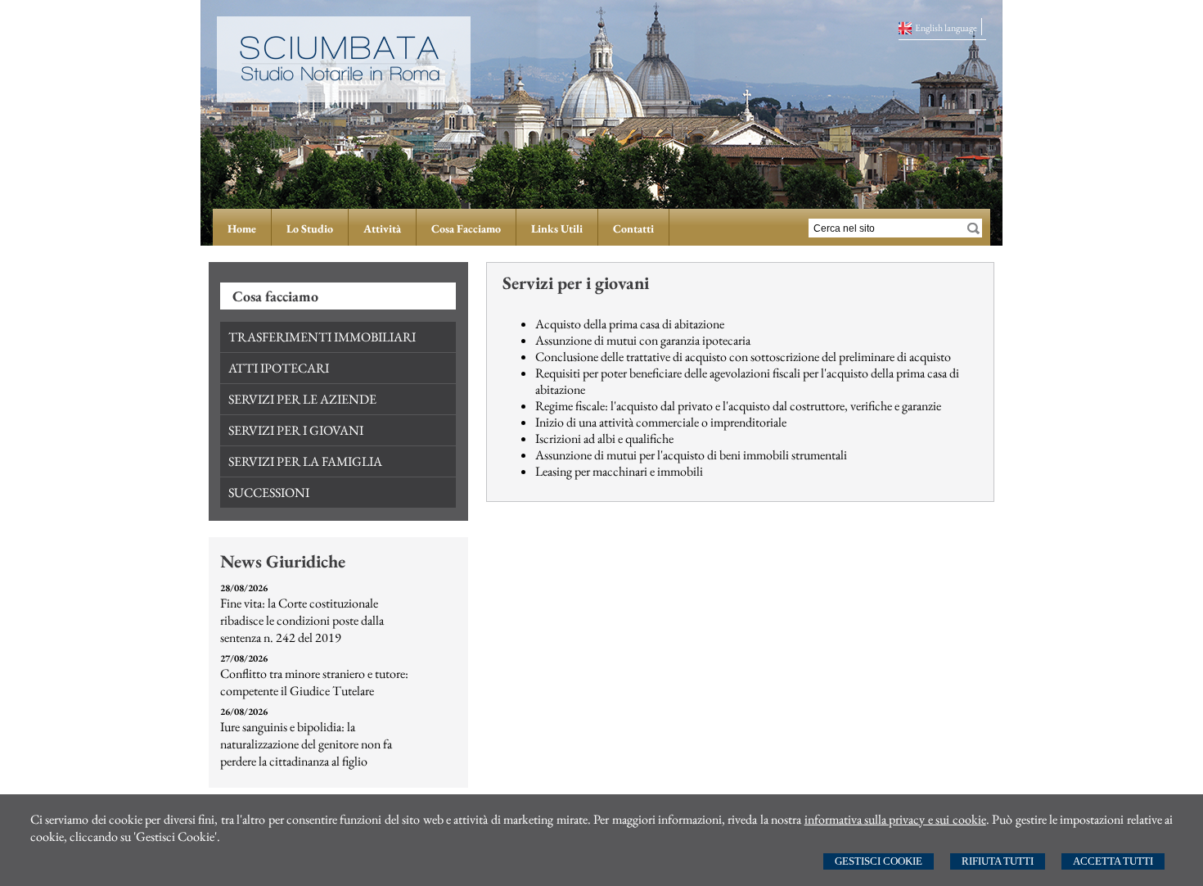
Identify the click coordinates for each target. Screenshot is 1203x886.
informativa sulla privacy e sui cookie (895, 819)
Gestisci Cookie (878, 861)
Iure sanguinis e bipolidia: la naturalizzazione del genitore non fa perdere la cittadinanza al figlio (306, 744)
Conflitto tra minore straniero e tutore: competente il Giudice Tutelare (314, 682)
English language (946, 27)
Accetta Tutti (1113, 861)
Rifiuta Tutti (998, 861)
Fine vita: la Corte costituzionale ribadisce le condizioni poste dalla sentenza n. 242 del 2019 (302, 620)
